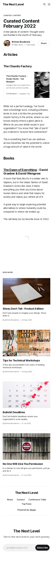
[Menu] (49, 4)
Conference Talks (37, 499)
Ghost (33, 510)
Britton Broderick (21, 41)
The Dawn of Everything (20, 170)
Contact (21, 499)
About (10, 499)
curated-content (12, 15)
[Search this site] (44, 4)
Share (44, 43)
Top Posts (26, 504)
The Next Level (13, 4)
